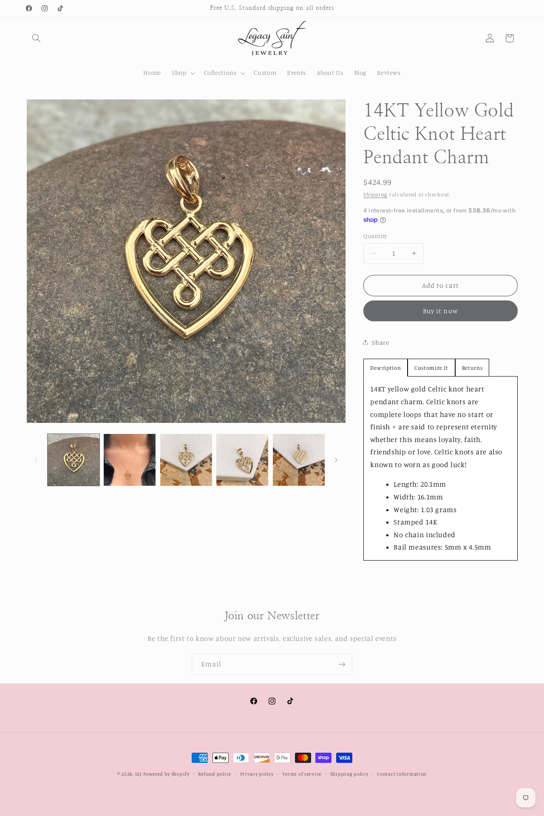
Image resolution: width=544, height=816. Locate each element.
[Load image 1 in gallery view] (73, 460)
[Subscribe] (342, 664)
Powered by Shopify (166, 774)
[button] (36, 38)
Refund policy (214, 774)
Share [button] (380, 342)
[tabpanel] (440, 468)
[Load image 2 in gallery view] (130, 460)
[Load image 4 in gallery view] (242, 460)
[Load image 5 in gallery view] (299, 460)
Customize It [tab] (431, 367)
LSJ (138, 774)
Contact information (402, 774)
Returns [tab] (472, 367)
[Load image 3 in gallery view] (186, 460)
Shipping (375, 194)
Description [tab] (385, 367)
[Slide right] (336, 459)
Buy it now (440, 310)
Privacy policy (257, 774)
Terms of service (301, 774)
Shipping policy (349, 774)
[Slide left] (36, 459)
